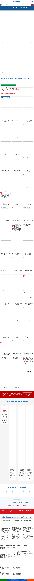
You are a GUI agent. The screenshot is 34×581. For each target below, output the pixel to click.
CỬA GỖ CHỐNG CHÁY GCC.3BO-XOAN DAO (5, 304)
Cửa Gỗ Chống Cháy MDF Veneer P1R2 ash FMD (5, 270)
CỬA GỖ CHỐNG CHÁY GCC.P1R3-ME (5, 370)
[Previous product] (17, 8)
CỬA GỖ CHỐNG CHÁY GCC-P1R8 (5, 353)
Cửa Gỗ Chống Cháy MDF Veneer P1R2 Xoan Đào (28, 137)
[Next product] (16, 8)
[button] (1, 2)
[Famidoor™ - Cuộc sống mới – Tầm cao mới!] (17, 2)
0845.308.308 (28, 538)
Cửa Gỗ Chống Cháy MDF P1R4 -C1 (17, 187)
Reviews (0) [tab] (13, 97)
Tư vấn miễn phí (30, 580)
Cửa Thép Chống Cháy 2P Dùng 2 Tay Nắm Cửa (28, 320)
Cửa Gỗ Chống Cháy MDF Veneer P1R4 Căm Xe (17, 154)
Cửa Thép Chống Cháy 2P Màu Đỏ (17, 270)
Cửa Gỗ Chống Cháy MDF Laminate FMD (17, 354)
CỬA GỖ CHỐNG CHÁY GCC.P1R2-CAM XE (17, 337)
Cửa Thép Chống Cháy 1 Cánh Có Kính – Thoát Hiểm (28, 204)
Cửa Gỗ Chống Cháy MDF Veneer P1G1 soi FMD (17, 121)
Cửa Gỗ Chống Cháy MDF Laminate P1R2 (5, 187)
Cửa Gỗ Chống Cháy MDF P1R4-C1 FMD (5, 137)
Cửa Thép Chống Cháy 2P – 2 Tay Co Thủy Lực (5, 254)
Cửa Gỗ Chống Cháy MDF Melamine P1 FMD (28, 121)
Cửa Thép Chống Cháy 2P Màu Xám (6, 154)
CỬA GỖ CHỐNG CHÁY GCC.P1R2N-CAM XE (17, 370)
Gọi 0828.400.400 (4, 580)
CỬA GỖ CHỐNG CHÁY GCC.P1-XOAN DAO (28, 171)
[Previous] (2, 43)
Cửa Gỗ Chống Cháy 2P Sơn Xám (28, 353)
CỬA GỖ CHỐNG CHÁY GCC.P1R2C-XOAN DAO (6, 221)
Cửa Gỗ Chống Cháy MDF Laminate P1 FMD (17, 387)
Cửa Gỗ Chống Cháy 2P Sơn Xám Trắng (5, 287)
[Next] (31, 43)
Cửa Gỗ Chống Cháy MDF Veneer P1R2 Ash (28, 154)
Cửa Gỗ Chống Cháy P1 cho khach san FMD (17, 171)
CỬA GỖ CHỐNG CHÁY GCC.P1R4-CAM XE (17, 254)
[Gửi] (32, 5)
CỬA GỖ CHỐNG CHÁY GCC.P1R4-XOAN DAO (28, 221)
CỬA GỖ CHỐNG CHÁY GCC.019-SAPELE (28, 237)
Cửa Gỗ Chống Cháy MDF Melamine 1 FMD (17, 137)
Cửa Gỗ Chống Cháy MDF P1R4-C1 (17, 221)
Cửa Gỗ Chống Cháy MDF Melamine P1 (17, 204)
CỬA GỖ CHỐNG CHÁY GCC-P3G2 (28, 303)
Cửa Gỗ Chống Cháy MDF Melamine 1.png (5, 121)
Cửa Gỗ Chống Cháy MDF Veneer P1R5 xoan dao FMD (28, 254)
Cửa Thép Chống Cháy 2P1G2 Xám (17, 287)
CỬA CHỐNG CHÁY (14, 7)
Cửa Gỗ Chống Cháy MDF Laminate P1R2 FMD (5, 337)
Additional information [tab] (5, 97)
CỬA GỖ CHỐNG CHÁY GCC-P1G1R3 (28, 370)
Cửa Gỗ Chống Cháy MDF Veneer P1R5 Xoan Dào (17, 304)
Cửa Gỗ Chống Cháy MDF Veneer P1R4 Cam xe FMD (5, 171)
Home (8, 7)
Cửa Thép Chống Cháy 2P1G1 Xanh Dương (17, 320)
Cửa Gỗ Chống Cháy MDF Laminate (28, 270)
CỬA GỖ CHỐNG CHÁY (23, 7)
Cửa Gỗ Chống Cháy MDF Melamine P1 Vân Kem (5, 320)
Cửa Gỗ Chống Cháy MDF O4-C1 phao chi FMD (5, 387)
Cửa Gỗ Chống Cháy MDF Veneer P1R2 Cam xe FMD (28, 187)
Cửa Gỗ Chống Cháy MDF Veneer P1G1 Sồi (28, 337)
